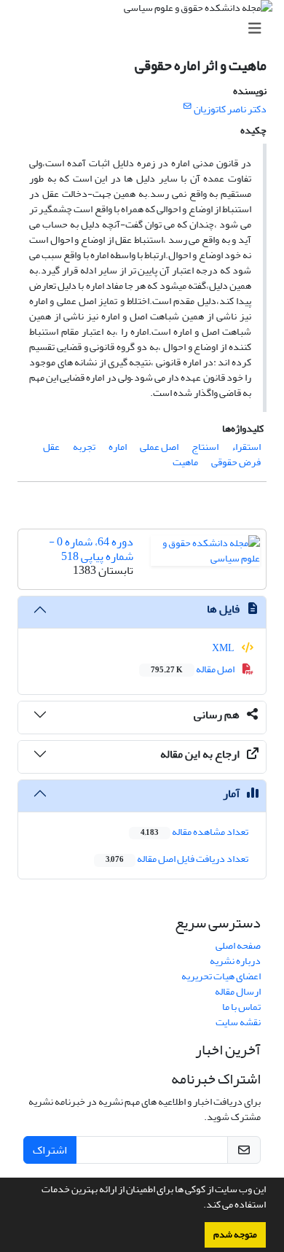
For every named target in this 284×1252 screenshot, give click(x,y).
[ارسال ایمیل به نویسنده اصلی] (187, 106)
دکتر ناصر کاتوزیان (230, 109)
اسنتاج (205, 446)
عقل (51, 446)
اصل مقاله (193, 669)
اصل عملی (159, 446)
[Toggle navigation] (146, 28)
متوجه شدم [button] (235, 1234)
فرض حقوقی (236, 462)
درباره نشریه (235, 961)
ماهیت (185, 462)
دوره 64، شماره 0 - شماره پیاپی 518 (91, 549)
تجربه (84, 446)
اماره (118, 446)
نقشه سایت (238, 1022)
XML (224, 648)
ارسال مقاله (238, 991)
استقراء (246, 446)
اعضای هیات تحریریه (221, 976)
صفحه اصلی (238, 945)
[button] (199, 1206)
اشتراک (50, 1150)
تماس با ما (241, 1006)
